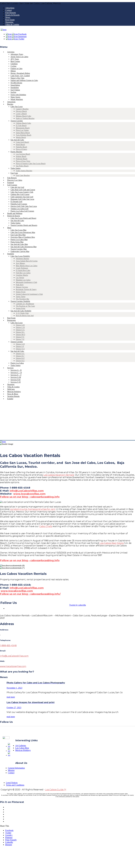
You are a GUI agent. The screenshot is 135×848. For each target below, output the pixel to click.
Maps (9, 228)
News (7, 17)
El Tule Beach (21, 126)
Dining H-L (20, 332)
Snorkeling (15, 88)
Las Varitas (20, 278)
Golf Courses (12, 185)
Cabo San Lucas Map (18, 230)
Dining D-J (20, 356)
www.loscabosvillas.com (29, 493)
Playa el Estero (21, 149)
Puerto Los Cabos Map (19, 240)
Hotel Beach (20, 145)
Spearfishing (15, 85)
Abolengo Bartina (22, 259)
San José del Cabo (17, 140)
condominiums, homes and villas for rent (32, 509)
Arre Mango (20, 263)
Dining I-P (20, 346)
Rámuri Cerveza (22, 287)
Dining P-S (20, 337)
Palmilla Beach (21, 147)
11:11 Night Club (22, 313)
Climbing (14, 64)
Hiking (13, 71)
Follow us (6, 560)
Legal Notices (12, 782)
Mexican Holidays (23, 750)
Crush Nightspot (22, 268)
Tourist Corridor (17, 121)
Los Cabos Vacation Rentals (58, 475)
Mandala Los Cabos (23, 280)
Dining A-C (20, 354)
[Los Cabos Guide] (3, 30)
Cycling (13, 66)
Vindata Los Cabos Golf (19, 209)
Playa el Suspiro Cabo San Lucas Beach (30, 164)
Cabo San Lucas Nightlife (20, 256)
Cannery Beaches (22, 109)
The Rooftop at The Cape (25, 306)
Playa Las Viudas (22, 130)
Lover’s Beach (21, 114)
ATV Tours (15, 59)
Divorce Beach (21, 111)
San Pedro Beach (22, 166)
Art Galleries (20, 745)
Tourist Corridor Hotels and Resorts (24, 225)
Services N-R (15, 380)
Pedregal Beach (21, 159)
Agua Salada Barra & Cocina (26, 261)
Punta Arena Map (17, 242)
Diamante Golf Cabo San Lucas (22, 199)
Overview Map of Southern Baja (23, 237)
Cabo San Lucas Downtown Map (23, 232)
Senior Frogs (20, 292)
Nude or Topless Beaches (25, 118)
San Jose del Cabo (17, 221)
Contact (8, 10)
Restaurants (11, 320)
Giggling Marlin (22, 275)
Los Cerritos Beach (23, 154)
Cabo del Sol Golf (17, 187)
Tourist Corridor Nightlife (20, 301)
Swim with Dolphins (18, 95)
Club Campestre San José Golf (22, 197)
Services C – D (16, 373)
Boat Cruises (15, 61)
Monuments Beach (23, 128)
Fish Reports (10, 12)
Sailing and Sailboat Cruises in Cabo (24, 80)
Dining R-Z (20, 361)
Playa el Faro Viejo (23, 161)
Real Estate (10, 20)
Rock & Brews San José (25, 316)
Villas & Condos (12, 24)
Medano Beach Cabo (23, 116)
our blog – (23, 560)
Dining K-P (20, 358)
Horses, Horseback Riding (20, 73)
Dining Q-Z (20, 349)
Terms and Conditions (15, 785)
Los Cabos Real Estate (112, 543)
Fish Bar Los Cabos (23, 273)
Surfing (13, 92)
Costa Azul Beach (22, 142)
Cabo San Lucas (17, 107)
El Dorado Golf (16, 202)
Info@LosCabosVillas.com (27, 490)
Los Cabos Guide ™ (55, 789)
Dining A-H (20, 344)
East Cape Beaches (23, 175)
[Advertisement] (67, 420)
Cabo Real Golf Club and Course (23, 190)
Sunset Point (20, 308)
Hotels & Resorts (12, 15)
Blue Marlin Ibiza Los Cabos (26, 266)
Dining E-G (20, 330)
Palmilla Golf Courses (19, 204)
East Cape (14, 173)
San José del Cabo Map (19, 244)
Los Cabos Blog (22, 748)
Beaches (10, 104)
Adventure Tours (17, 54)
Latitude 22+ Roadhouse (25, 304)
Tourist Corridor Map (19, 249)
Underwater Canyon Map (20, 251)
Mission (11, 770)
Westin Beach (21, 137)
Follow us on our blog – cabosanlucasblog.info (30, 496)
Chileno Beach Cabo (23, 123)
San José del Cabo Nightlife (21, 311)
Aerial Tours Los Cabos (19, 57)
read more (11, 697)
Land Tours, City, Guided (20, 76)
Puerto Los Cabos (17, 363)
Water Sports (15, 97)
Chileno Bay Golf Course (20, 194)
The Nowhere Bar (22, 299)
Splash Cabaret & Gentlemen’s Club (29, 294)
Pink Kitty (20, 285)
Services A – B (16, 370)
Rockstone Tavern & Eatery (26, 289)
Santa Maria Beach (23, 133)
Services (10, 368)
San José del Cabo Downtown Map (24, 247)
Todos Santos (15, 168)
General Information (16, 768)
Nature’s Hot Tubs (17, 78)
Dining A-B (20, 325)
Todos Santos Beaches (24, 171)
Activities (10, 52)
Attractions (9, 8)
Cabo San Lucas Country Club (22, 192)
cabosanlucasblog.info (45, 560)
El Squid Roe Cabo (23, 270)
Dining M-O (20, 335)
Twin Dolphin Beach (23, 135)
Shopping (9, 22)
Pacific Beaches (16, 152)
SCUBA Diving (16, 83)
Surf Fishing (15, 90)
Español (10, 399)
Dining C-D (20, 327)
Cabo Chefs (45, 526)
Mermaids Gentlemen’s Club (26, 282)
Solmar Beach (21, 156)
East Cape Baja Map (18, 235)
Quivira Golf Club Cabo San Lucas (24, 206)
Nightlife (10, 254)
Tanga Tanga (20, 297)
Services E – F (16, 375)
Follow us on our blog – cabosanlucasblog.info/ (30, 593)
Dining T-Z (20, 339)
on (14, 560)
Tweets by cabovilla (77, 605)
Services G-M (16, 377)
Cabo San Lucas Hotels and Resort (23, 218)
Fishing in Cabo (16, 69)
